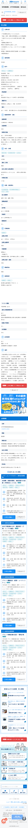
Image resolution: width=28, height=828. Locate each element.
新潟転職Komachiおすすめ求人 (16, 696)
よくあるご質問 (12, 775)
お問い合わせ (9, 810)
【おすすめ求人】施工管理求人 (16, 705)
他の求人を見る (5, 429)
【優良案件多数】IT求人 (15, 713)
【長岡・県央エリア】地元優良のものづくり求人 (16, 729)
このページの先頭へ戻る (14, 798)
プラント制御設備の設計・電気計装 (13, 635)
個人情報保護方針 (18, 810)
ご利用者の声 (11, 768)
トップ (7, 802)
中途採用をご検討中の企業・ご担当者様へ (14, 807)
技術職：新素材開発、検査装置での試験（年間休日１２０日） (14, 482)
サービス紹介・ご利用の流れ (15, 762)
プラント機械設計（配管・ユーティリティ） (14, 581)
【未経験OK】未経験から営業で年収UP (16, 720)
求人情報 (2, 3)
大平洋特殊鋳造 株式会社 (10, 12)
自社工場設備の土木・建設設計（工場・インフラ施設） (13, 527)
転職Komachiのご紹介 (14, 754)
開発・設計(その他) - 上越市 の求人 (19, 802)
